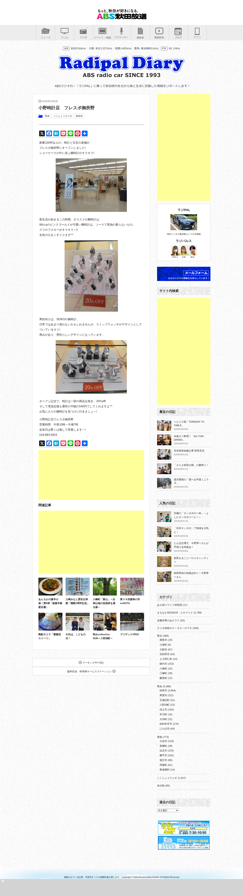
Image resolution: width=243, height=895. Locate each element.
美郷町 (163, 745)
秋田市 (79, 116)
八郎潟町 (165, 704)
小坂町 (163, 644)
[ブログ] (178, 37)
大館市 (163, 649)
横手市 (163, 755)
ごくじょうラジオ (63, 116)
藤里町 (163, 678)
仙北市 (163, 750)
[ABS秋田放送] (121, 17)
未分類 (161, 785)
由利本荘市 (166, 723)
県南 (159, 737)
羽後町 (163, 765)
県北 (159, 635)
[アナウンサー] (121, 37)
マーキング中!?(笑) (93, 662)
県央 (47, 116)
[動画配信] (159, 37)
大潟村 (163, 719)
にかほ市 (165, 728)
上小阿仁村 (166, 658)
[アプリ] (197, 37)
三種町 (163, 673)
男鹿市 (163, 695)
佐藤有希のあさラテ (168, 620)
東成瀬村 (165, 769)
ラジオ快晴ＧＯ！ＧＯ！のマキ (174, 628)
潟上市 (163, 709)
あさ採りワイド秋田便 (169, 604)
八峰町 (163, 668)
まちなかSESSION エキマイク (175, 612)
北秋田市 (165, 654)
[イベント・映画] (102, 37)
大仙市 (163, 741)
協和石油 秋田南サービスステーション (90, 671)
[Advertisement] (91, 475)
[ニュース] (45, 37)
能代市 (163, 663)
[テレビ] (64, 37)
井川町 (163, 714)
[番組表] (140, 37)
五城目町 (165, 700)
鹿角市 (163, 639)
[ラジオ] (83, 37)
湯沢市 (163, 760)
